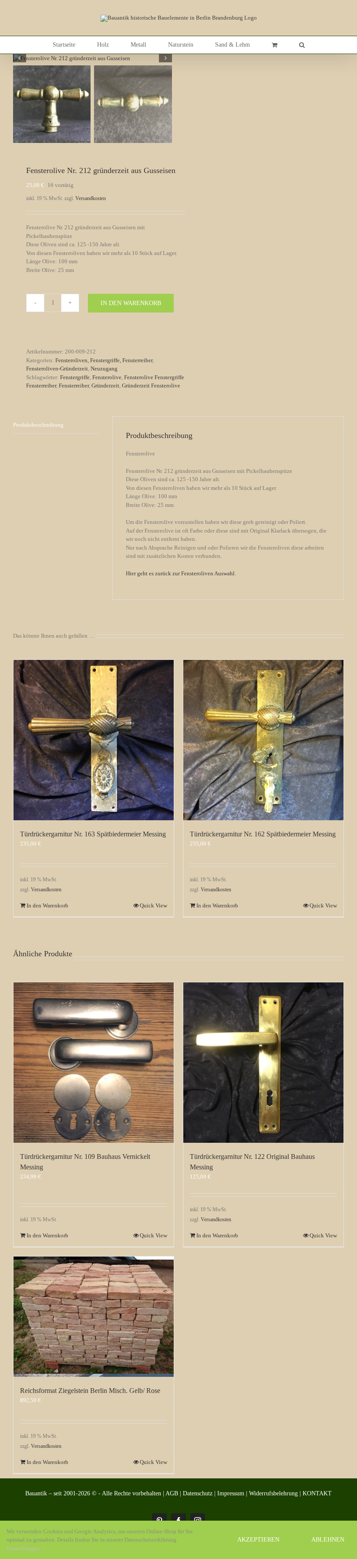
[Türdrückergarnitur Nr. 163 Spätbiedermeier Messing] (93, 740)
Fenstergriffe (75, 377)
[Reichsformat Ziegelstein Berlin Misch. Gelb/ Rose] (93, 1317)
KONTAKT (317, 1493)
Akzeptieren (258, 1539)
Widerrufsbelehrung (273, 1493)
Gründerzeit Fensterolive (151, 385)
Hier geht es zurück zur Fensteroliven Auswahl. (181, 573)
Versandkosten (90, 198)
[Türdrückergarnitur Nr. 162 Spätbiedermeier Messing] (263, 740)
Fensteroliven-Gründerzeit (57, 368)
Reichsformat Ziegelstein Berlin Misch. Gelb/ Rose (90, 1390)
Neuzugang (104, 368)
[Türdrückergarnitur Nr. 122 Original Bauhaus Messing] (263, 1062)
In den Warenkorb (131, 303)
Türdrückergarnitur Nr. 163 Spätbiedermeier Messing (93, 834)
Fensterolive (106, 377)
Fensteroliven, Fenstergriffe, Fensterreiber (103, 360)
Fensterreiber (74, 385)
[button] (302, 45)
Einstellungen (24, 1548)
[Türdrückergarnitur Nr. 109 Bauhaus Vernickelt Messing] (93, 1062)
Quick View (153, 905)
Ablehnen (327, 1539)
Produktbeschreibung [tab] (38, 424)
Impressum (230, 1493)
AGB (171, 1493)
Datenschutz (197, 1493)
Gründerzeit (105, 385)
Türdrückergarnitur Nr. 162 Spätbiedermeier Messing (263, 834)
